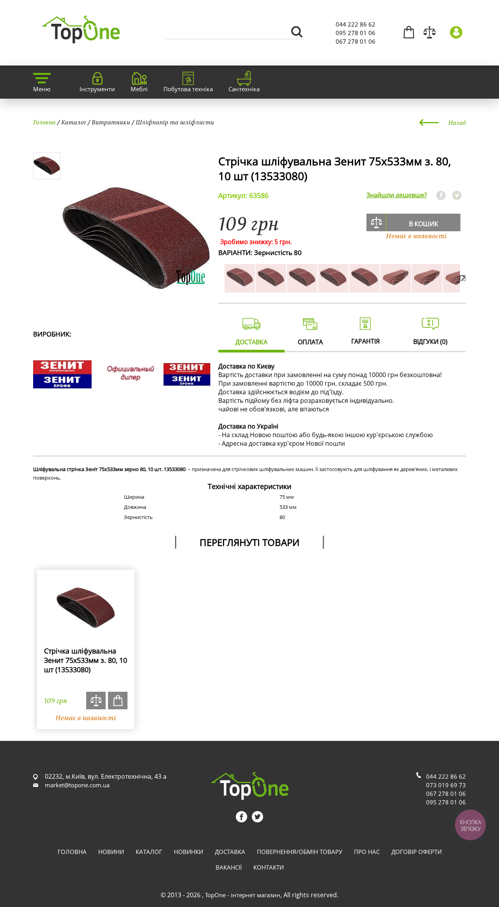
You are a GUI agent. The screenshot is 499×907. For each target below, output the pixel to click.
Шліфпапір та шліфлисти (175, 122)
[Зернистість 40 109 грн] (239, 288)
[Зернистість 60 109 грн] (271, 288)
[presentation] (463, 278)
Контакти (268, 867)
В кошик (423, 224)
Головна (44, 122)
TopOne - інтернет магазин (242, 895)
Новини (111, 852)
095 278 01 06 (355, 33)
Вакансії (229, 867)
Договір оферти (416, 852)
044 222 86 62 (355, 24)
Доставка (230, 852)
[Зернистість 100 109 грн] (302, 288)
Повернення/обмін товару (299, 852)
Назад (457, 122)
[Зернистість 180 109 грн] (395, 288)
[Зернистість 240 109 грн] (458, 288)
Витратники (111, 122)
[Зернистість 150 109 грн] (364, 288)
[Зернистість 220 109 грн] (427, 288)
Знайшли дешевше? (396, 195)
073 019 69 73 (446, 785)
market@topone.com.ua (77, 785)
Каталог (73, 122)
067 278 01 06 (355, 41)
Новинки (188, 852)
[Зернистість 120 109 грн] (333, 288)
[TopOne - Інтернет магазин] (81, 39)
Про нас (367, 852)
